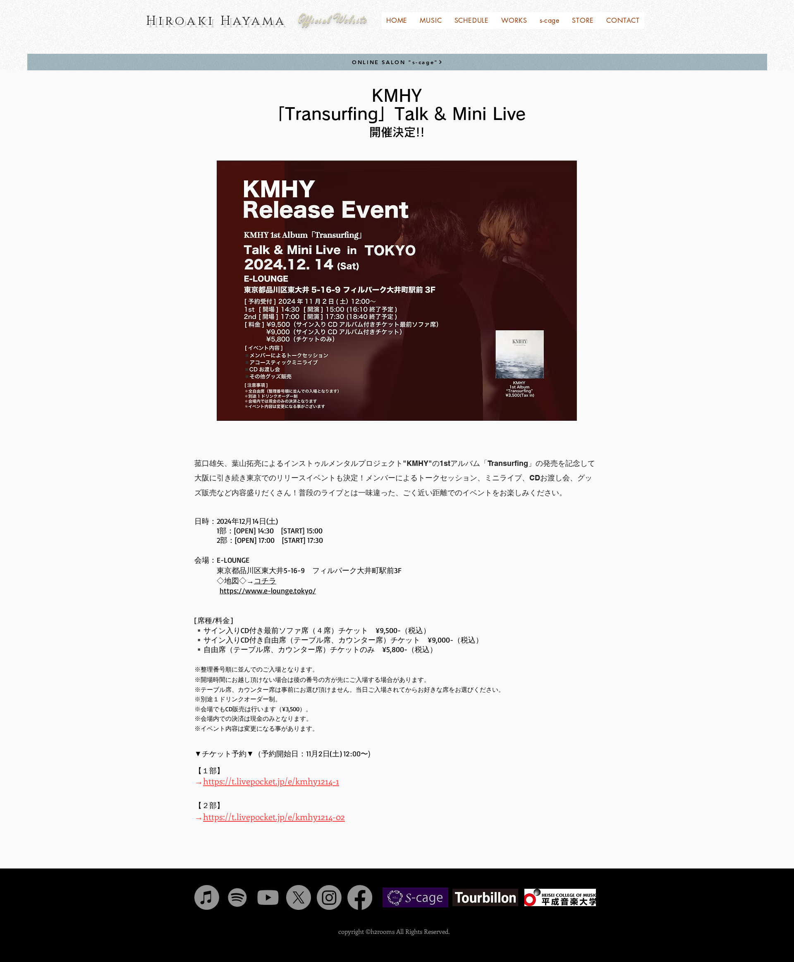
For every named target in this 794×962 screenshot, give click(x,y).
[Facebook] (359, 897)
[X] (298, 897)
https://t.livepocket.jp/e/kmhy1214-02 (274, 816)
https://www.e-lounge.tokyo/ (268, 590)
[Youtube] (268, 897)
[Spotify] (237, 897)
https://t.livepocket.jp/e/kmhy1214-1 (271, 781)
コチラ (265, 580)
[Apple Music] (206, 897)
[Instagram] (329, 897)
